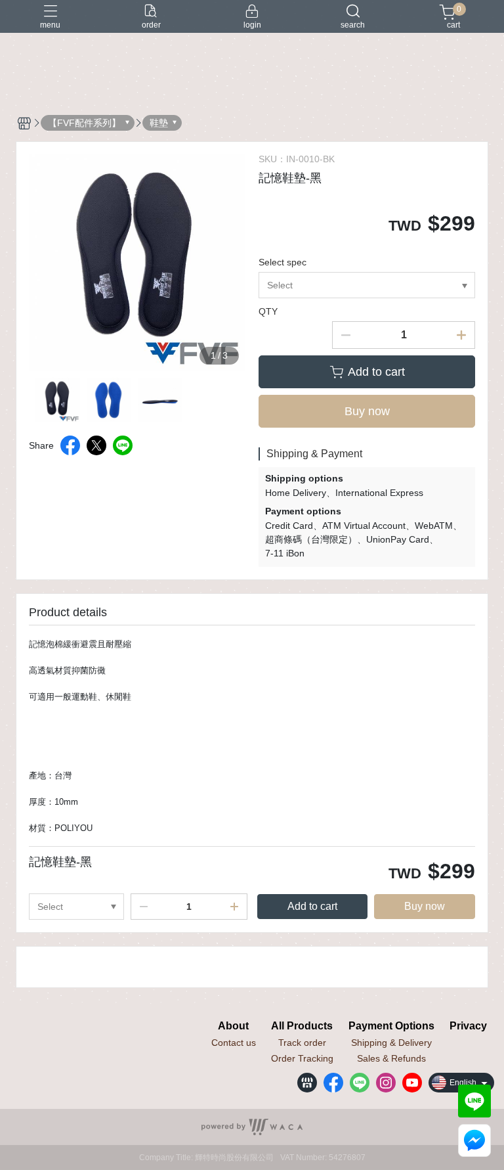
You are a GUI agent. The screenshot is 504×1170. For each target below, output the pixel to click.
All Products (302, 1026)
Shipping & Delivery (391, 1042)
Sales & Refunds (391, 1058)
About (233, 1026)
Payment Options (391, 1026)
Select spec (282, 262)
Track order (302, 1042)
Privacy (468, 1026)
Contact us (233, 1042)
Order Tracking (302, 1058)
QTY (268, 311)
